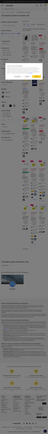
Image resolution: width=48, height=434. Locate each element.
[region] (24, 71)
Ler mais (30, 73)
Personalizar (17, 76)
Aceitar (36, 76)
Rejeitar (27, 76)
